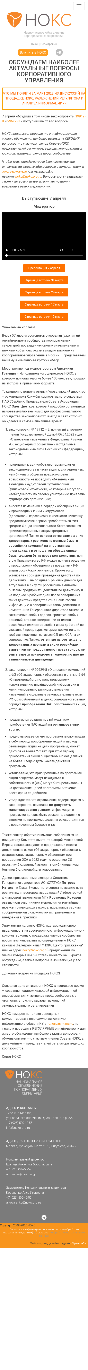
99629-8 (13, 121)
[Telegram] (44, 1217)
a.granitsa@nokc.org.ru (22, 1174)
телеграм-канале (14, 171)
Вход (34, 44)
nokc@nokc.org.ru (28, 176)
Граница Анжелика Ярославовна (29, 1164)
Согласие (42, 1232)
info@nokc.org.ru (18, 1128)
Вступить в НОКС (33, 52)
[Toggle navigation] (79, 6)
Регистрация (49, 44)
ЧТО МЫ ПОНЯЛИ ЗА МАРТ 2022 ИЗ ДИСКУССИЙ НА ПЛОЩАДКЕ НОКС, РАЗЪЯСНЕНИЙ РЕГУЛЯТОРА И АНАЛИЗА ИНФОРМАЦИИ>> (44, 98)
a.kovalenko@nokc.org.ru (23, 1202)
